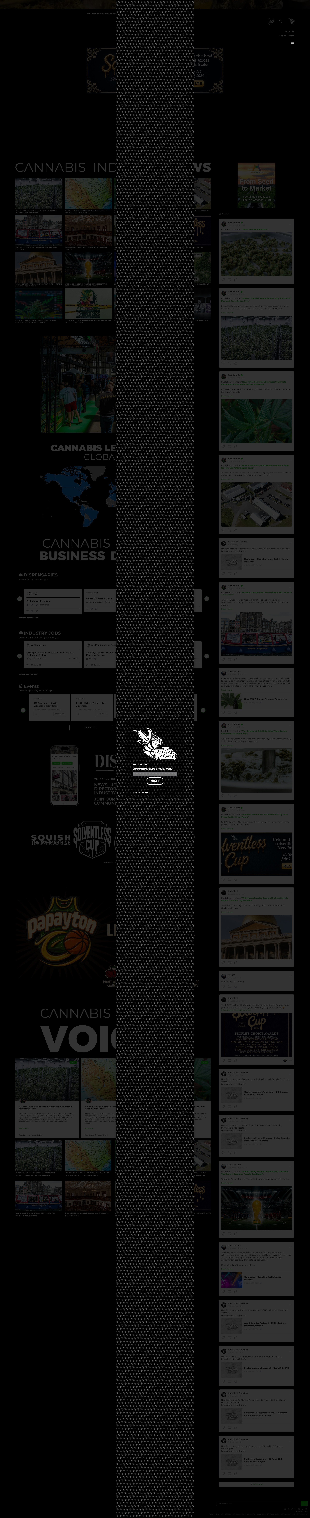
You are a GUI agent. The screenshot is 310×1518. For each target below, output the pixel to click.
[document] (155, 759)
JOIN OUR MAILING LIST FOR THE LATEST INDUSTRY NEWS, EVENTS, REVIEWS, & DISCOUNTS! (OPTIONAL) (154, 769)
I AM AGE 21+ (141, 765)
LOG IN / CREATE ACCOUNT (141, 792)
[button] (292, 43)
